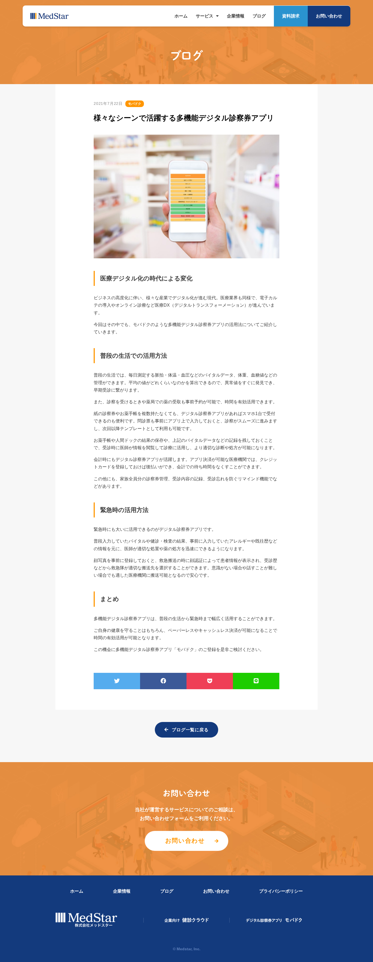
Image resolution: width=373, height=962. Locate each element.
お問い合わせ (329, 16)
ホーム (181, 16)
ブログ (259, 16)
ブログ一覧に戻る (190, 729)
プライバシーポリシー (281, 891)
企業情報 (235, 16)
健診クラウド (186, 920)
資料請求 (291, 16)
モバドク (274, 920)
